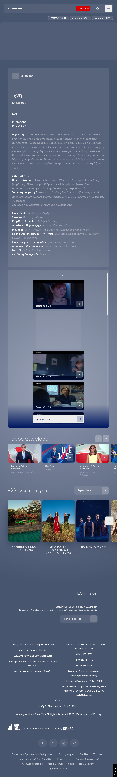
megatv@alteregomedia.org (84, 675)
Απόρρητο (115, 770)
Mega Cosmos (55, 763)
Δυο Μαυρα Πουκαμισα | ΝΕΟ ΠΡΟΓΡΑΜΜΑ (58, 550)
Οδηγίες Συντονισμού (87, 759)
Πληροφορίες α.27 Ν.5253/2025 (35, 759)
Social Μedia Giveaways (81, 763)
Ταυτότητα (99, 754)
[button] (108, 8)
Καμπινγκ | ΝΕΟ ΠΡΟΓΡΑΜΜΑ (24, 548)
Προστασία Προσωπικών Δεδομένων (32, 754)
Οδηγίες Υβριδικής (32, 763)
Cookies (84, 754)
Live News (50, 466)
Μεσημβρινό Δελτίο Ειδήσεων (90, 467)
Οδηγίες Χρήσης (66, 754)
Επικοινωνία (64, 759)
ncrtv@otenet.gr (84, 695)
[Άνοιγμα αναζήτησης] (97, 8)
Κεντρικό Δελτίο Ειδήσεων (19, 467)
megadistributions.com (58, 768)
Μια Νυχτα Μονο (93, 546)
